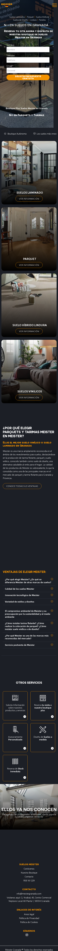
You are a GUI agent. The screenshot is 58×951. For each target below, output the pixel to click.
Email (9, 65)
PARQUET (29, 258)
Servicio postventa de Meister (20, 644)
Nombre (10, 45)
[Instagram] (26, 935)
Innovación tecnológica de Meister (22, 595)
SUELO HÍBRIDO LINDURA (30, 325)
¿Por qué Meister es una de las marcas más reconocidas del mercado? (27, 637)
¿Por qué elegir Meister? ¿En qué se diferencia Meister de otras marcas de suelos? (28, 581)
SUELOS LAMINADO (29, 192)
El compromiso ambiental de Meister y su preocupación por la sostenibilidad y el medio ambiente (27, 614)
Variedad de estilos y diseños (19, 601)
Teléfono (10, 55)
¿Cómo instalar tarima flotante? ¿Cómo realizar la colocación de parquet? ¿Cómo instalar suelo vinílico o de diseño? (25, 626)
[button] (29, 581)
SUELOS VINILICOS (29, 391)
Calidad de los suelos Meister (19, 588)
